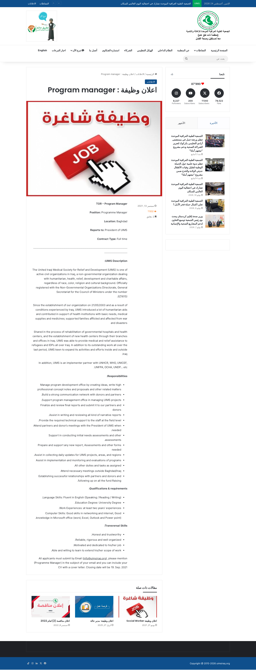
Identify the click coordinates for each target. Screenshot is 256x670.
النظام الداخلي (165, 50)
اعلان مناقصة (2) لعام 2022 (55, 621)
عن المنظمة (183, 50)
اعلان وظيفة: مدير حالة (101, 621)
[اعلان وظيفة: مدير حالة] (94, 607)
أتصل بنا (93, 50)
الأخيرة (213, 123)
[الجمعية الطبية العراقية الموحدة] (208, 26)
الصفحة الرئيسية (219, 50)
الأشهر (181, 123)
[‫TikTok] (28, 663)
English (42, 50)
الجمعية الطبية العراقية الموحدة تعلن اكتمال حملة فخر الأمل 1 (161, 3)
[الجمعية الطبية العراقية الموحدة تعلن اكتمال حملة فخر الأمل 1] (214, 205)
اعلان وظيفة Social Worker (141, 621)
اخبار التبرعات (59, 50)
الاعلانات (32, 3)
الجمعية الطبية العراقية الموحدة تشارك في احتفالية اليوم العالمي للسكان (187, 187)
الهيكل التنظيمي (145, 50)
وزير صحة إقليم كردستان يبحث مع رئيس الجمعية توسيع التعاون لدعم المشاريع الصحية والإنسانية (187, 220)
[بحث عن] (186, 59)
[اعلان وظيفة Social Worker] (138, 607)
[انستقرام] (32, 663)
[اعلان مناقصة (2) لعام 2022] (51, 607)
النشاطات (44, 3)
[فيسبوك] (45, 663)
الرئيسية (150, 74)
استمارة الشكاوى (110, 50)
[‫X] (41, 663)
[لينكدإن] (36, 663)
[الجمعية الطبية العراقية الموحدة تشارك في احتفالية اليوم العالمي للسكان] (214, 188)
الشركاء (128, 50)
